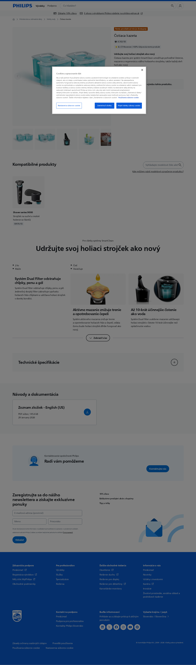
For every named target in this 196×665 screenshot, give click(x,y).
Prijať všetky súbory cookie (129, 105)
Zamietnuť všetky (104, 105)
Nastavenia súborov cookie (69, 105)
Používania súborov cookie (128, 97)
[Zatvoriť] (142, 70)
